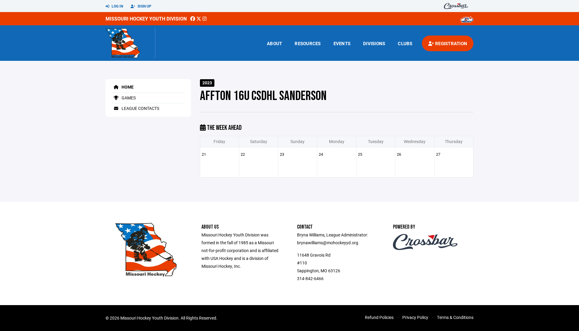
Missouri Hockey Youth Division (146, 18)
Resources (308, 43)
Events (342, 43)
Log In (117, 6)
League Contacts (140, 108)
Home (127, 87)
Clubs (405, 43)
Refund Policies (379, 317)
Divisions (374, 43)
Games (128, 98)
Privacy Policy (415, 317)
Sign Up (144, 6)
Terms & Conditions (455, 317)
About (274, 43)
